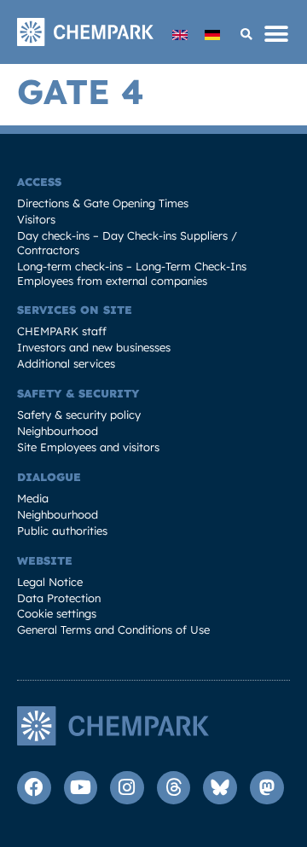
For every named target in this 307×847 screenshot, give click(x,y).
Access (39, 182)
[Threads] (174, 788)
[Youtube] (81, 788)
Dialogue (49, 477)
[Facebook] (34, 788)
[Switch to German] (212, 34)
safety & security (78, 393)
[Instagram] (127, 788)
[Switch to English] (180, 34)
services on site (74, 309)
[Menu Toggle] (277, 34)
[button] (246, 34)
